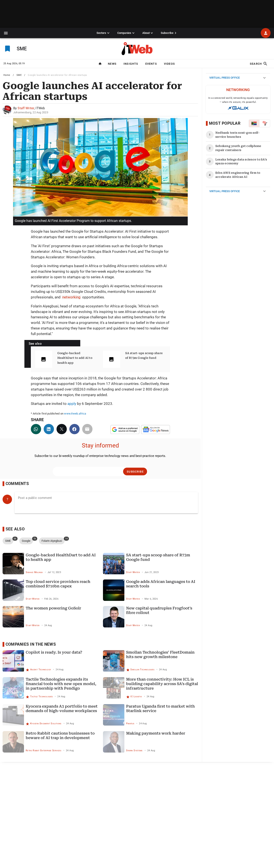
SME (19, 75)
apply (71, 403)
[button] (5, 33)
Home (6, 75)
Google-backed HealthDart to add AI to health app (74, 358)
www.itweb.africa (75, 413)
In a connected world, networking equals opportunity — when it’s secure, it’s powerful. (238, 100)
